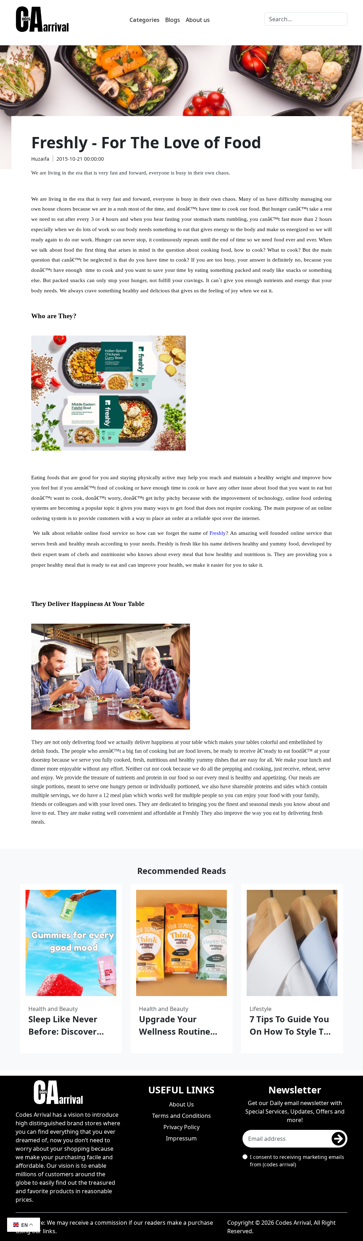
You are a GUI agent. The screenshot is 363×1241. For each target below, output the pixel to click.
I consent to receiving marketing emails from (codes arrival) (297, 1161)
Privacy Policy (181, 1127)
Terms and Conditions (181, 1116)
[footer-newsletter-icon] (338, 1138)
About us (198, 20)
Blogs (172, 20)
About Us (181, 1104)
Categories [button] (144, 20)
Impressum (181, 1138)
